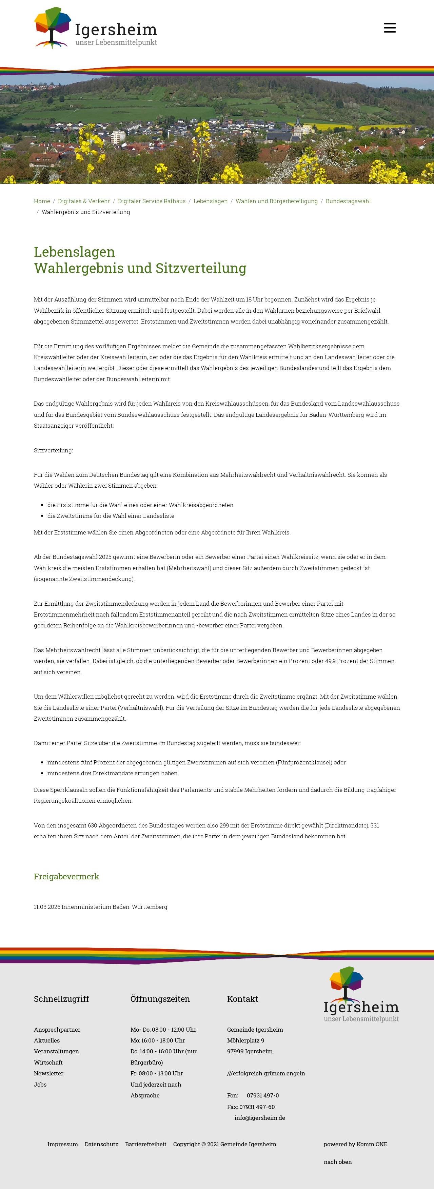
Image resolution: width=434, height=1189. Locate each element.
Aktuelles (47, 1040)
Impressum (62, 1144)
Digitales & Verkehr (84, 201)
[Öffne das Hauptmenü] (390, 28)
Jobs (40, 1084)
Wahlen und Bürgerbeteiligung (277, 201)
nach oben (338, 1162)
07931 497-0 (263, 1095)
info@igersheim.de (260, 1118)
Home (42, 201)
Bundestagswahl (348, 201)
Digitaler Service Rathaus (152, 201)
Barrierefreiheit (145, 1144)
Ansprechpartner (57, 1029)
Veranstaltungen (56, 1051)
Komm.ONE (372, 1144)
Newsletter (48, 1073)
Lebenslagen (211, 201)
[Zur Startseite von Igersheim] (95, 27)
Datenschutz (101, 1144)
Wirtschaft (48, 1062)
